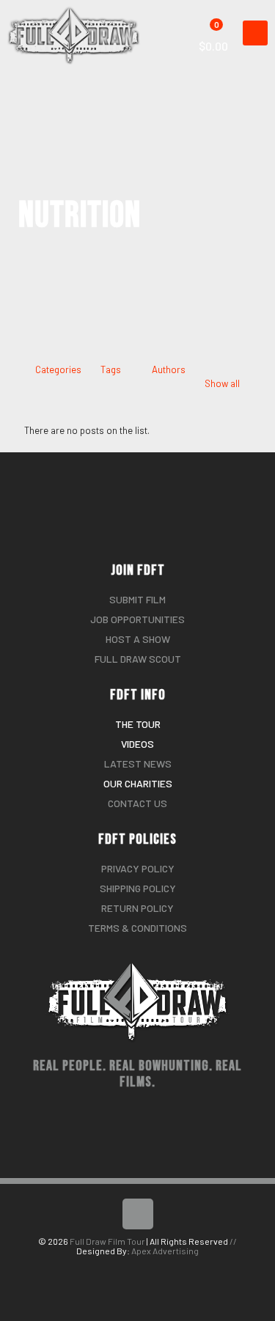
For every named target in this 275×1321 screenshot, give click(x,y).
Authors (169, 369)
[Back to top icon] (137, 1214)
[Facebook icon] (130, 1269)
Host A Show (138, 639)
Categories (58, 369)
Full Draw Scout (138, 658)
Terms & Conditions (137, 927)
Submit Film (137, 599)
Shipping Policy (138, 888)
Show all (222, 383)
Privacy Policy (138, 868)
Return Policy (137, 908)
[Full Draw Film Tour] (79, 18)
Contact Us (137, 803)
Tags (110, 369)
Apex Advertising (165, 1250)
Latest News (138, 763)
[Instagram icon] (145, 1269)
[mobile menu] (255, 33)
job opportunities (137, 619)
